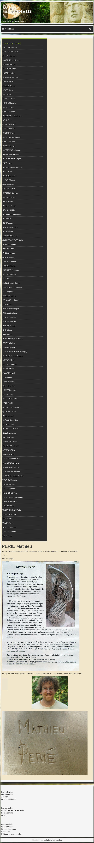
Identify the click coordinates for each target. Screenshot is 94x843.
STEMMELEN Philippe (11, 471)
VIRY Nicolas (7, 519)
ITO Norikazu (7, 232)
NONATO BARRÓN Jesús (12, 339)
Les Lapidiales (6, 808)
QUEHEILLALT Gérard (11, 407)
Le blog (4, 815)
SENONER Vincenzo (10, 446)
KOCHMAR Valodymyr (11, 270)
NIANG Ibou (7, 330)
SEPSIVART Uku (8, 450)
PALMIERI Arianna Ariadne (12, 356)
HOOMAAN (6, 219)
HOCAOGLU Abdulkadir (11, 214)
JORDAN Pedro (8, 249)
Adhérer (4, 796)
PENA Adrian (7, 377)
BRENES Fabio (8, 107)
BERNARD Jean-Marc (10, 77)
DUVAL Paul (7, 172)
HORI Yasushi (7, 223)
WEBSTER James (9, 527)
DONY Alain (7, 163)
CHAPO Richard (8, 124)
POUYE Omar (7, 394)
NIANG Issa (7, 334)
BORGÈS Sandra (9, 103)
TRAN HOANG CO (9, 501)
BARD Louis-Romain (10, 52)
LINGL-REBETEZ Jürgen (12, 287)
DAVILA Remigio (8, 146)
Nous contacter (7, 826)
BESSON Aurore (8, 86)
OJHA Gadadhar (8, 343)
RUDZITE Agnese (9, 433)
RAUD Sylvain (7, 416)
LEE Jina (5, 279)
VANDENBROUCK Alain (11, 510)
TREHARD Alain (8, 506)
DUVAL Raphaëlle (9, 176)
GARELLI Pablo (8, 184)
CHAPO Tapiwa (8, 129)
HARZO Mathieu (8, 206)
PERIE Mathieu (8, 382)
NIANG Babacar (8, 326)
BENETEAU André (9, 69)
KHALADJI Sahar (9, 266)
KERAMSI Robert (9, 262)
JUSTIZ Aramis (8, 257)
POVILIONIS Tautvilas (10, 399)
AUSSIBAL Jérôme (9, 47)
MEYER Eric (7, 304)
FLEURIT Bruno (8, 180)
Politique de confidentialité (11, 834)
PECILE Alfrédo (8, 369)
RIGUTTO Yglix (8, 424)
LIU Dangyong (8, 292)
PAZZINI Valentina (9, 364)
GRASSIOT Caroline (10, 193)
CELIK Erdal (7, 120)
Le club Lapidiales (8, 799)
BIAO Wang (6, 94)
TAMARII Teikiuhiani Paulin (12, 476)
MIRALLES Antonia (9, 313)
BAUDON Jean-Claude (11, 60)
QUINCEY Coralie (9, 412)
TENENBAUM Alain (9, 480)
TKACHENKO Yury (9, 493)
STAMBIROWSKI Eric (10, 463)
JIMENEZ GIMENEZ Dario (12, 240)
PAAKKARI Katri (8, 347)
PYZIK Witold (7, 403)
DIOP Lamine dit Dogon (11, 159)
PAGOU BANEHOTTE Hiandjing (14, 352)
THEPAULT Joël (8, 484)
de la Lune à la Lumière (53, 840)
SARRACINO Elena (9, 441)
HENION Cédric (8, 210)
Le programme (7, 813)
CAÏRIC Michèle (8, 112)
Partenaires (5, 831)
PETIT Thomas (8, 386)
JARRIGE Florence (9, 236)
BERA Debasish (8, 73)
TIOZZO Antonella (9, 489)
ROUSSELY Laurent (10, 429)
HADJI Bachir (7, 202)
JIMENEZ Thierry (9, 244)
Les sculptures (7, 792)
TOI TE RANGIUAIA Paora (12, 497)
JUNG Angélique (8, 253)
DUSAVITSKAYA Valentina (12, 167)
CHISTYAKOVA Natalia (11, 137)
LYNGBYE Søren (9, 296)
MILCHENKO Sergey (10, 309)
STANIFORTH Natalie (10, 467)
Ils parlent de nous (8, 829)
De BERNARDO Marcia (11, 154)
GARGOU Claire (8, 189)
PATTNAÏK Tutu (8, 360)
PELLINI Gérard (8, 373)
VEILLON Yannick (9, 514)
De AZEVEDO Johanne (11, 150)
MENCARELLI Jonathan (11, 300)
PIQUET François (9, 390)
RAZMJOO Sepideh (10, 420)
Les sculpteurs (7, 794)
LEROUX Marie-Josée (11, 283)
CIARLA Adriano (8, 142)
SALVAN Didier (8, 437)
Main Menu (9, 29)
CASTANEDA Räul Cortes (12, 116)
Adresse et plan (7, 824)
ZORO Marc (7, 536)
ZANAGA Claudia (9, 531)
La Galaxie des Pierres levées (12, 810)
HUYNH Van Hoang (10, 227)
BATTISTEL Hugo (9, 56)
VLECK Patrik (7, 523)
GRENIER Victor (8, 197)
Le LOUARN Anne (9, 274)
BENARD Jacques (9, 64)
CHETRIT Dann (8, 133)
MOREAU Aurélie (9, 322)
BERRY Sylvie (7, 82)
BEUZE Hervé (7, 90)
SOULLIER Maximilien (11, 459)
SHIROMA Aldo (8, 454)
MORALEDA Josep (9, 317)
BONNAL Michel (8, 99)
